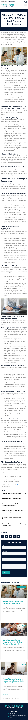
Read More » (5, 615)
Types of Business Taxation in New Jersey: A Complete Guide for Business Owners (13, 681)
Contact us (19, 485)
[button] (25, 5)
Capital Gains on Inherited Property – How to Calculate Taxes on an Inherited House (12, 642)
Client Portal (25, 2)
